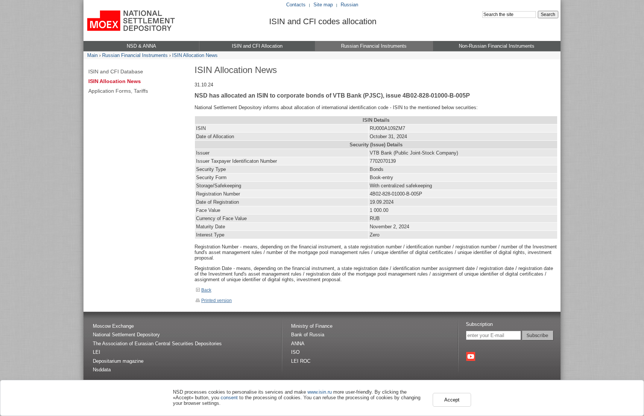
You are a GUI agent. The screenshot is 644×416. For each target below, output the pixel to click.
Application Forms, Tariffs (118, 91)
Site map (323, 4)
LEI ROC (300, 361)
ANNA (297, 343)
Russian (349, 4)
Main (92, 55)
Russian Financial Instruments (135, 55)
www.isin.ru (319, 392)
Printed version (216, 300)
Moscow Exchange (113, 326)
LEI (96, 352)
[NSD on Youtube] (470, 356)
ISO (295, 352)
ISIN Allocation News (195, 55)
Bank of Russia (307, 334)
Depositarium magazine (118, 361)
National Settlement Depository (126, 334)
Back (206, 290)
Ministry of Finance (311, 326)
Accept (452, 400)
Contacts (296, 4)
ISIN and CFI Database (115, 71)
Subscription (479, 324)
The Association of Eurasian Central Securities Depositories (157, 343)
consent (229, 397)
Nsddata (102, 369)
